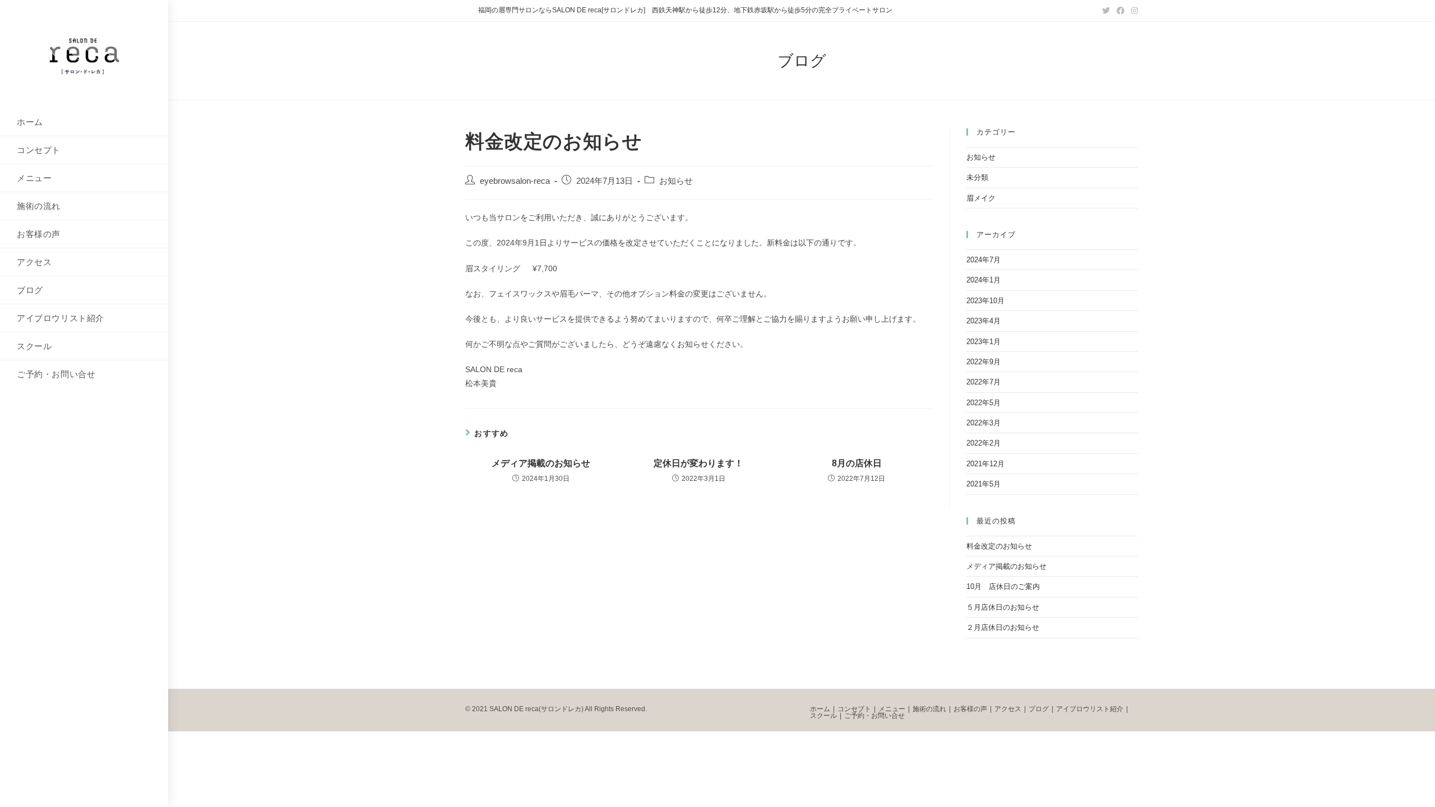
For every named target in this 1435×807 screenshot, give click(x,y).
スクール (823, 716)
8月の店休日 (857, 463)
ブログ (1039, 709)
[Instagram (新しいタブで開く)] (1133, 10)
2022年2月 (983, 443)
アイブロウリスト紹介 (1089, 709)
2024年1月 (983, 280)
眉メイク (981, 198)
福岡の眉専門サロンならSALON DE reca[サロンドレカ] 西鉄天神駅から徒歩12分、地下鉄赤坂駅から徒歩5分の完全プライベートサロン (685, 10)
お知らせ (676, 181)
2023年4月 (983, 321)
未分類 (977, 177)
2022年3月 (983, 423)
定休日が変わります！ (698, 463)
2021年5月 (983, 484)
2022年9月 (983, 362)
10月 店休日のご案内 (1003, 586)
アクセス (1007, 709)
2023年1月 (983, 341)
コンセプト (854, 709)
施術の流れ (929, 709)
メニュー (891, 709)
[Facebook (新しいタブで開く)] (1120, 10)
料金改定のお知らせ (999, 546)
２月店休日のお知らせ (1002, 627)
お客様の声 (970, 709)
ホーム (820, 709)
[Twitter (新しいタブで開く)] (1106, 10)
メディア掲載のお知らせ (541, 463)
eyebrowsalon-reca (515, 181)
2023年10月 (985, 300)
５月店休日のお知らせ (1002, 607)
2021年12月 (985, 464)
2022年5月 (983, 402)
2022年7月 (983, 382)
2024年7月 (983, 260)
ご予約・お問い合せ (874, 716)
